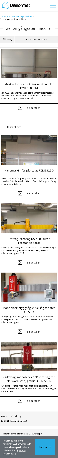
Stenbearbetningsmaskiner (20, 16)
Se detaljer (33, 107)
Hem (2, 16)
